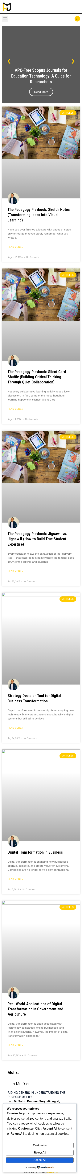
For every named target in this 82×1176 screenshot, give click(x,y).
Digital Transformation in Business (35, 852)
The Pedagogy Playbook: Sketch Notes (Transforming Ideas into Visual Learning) (39, 214)
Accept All (40, 1159)
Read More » (15, 247)
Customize (40, 1145)
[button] (5, 19)
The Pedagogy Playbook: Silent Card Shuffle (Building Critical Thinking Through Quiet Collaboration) (37, 377)
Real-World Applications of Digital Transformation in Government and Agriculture (35, 1009)
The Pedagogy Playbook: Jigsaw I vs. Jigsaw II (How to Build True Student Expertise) (37, 539)
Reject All (40, 1152)
